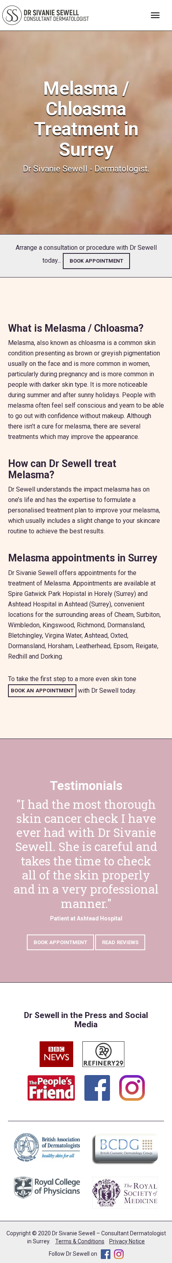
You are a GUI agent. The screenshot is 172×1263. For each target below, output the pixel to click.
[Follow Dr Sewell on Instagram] (132, 1083)
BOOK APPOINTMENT (96, 261)
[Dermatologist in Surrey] (46, 15)
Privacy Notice (127, 1241)
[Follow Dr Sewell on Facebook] (101, 1083)
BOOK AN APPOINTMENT (42, 691)
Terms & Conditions (79, 1241)
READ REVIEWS (120, 942)
